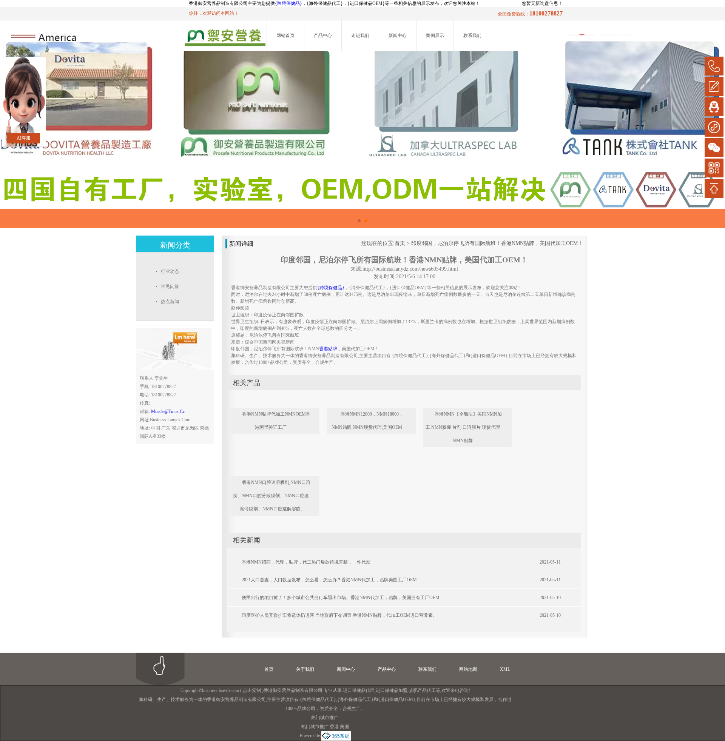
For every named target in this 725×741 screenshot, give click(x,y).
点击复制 (252, 690)
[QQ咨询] (714, 106)
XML (505, 669)
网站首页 (285, 35)
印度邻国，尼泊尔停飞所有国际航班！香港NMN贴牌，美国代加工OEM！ (497, 243)
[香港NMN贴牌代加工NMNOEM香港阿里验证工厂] (280, 404)
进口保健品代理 (359, 690)
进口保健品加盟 (391, 690)
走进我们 (360, 35)
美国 (344, 726)
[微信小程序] (714, 127)
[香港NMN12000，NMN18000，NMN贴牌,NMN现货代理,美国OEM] (376, 404)
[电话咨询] (714, 66)
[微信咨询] (714, 147)
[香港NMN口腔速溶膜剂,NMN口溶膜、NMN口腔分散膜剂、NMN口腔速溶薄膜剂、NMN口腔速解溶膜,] (280, 473)
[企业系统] (336, 735)
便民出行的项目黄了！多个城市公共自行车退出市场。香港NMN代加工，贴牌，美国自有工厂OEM (341, 597)
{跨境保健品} (288, 3)
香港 (334, 726)
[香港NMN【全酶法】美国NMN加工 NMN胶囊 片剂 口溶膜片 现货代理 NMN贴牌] (472, 404)
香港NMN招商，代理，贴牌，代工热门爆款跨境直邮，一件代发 (306, 562)
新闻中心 (398, 35)
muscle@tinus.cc (168, 411)
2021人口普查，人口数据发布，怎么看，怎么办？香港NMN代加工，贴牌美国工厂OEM (329, 579)
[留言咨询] (714, 86)
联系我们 (472, 35)
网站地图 (468, 669)
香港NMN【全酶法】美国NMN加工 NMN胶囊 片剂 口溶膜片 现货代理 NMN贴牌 (464, 427)
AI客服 (24, 138)
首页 (400, 243)
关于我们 (305, 669)
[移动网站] (714, 168)
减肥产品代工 (422, 690)
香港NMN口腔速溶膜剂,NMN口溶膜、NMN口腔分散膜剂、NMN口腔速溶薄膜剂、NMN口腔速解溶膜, (271, 495)
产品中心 (323, 35)
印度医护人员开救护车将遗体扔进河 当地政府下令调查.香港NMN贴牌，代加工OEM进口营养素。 (339, 615)
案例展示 (435, 35)
